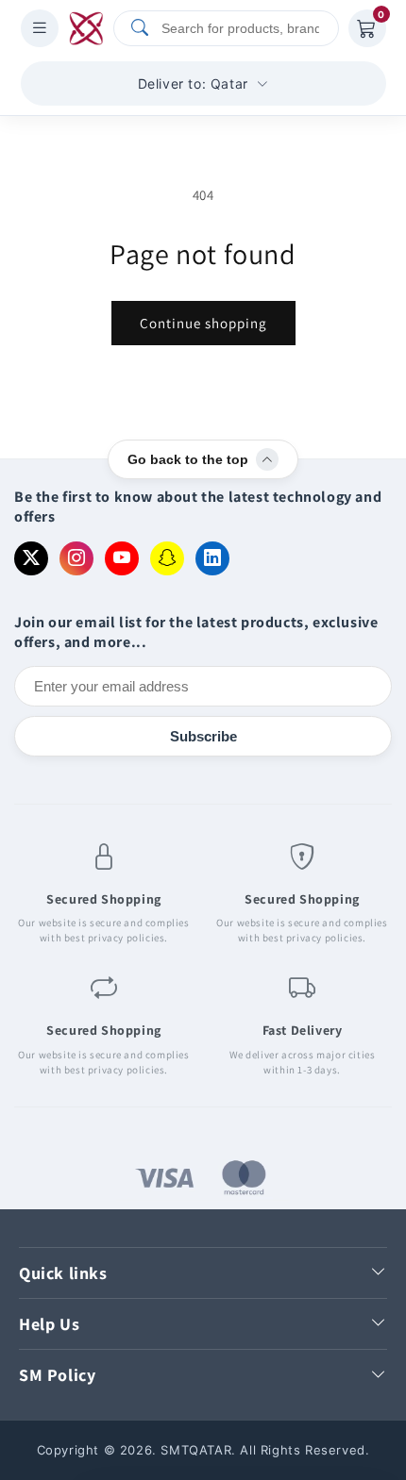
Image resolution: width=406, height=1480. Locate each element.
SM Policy (57, 1375)
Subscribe (203, 736)
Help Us (49, 1324)
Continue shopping (203, 323)
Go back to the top (187, 459)
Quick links (63, 1273)
